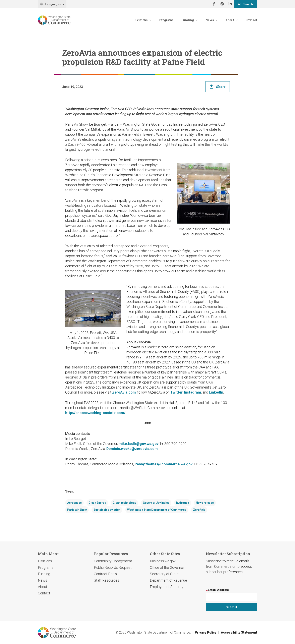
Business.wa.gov (163, 561)
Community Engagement (113, 561)
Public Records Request (113, 567)
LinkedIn (216, 392)
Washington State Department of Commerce (156, 509)
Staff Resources (106, 580)
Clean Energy (97, 502)
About (229, 20)
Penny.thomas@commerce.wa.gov (163, 464)
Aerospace (74, 502)
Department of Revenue (168, 580)
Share (221, 86)
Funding (187, 20)
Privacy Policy (205, 632)
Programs (166, 20)
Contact (251, 20)
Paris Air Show (77, 509)
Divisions (140, 20)
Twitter (176, 392)
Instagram (192, 392)
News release (205, 502)
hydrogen (182, 502)
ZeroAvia (199, 509)
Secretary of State (164, 574)
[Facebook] (214, 4)
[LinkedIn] (230, 4)
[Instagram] (222, 4)
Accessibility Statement (239, 632)
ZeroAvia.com (124, 392)
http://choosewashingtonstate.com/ (95, 413)
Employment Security (166, 587)
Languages (53, 4)
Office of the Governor (167, 567)
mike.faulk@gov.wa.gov (139, 444)
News (209, 20)
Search (248, 4)
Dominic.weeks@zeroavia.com (132, 449)
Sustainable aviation (107, 509)
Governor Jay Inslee (156, 502)
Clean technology (124, 502)
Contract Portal (106, 574)
